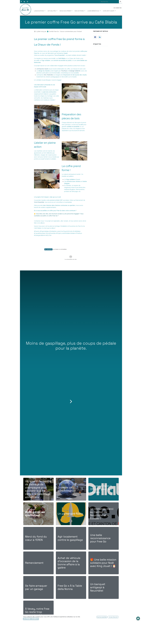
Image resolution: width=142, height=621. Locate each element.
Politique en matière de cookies (30, 618)
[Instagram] (27, 1)
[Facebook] (21, 1)
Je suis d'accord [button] (113, 617)
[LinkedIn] (24, 1)
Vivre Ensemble (39, 202)
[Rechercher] (120, 1)
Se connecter (117, 7)
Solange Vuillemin (74, 71)
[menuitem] (39, 10)
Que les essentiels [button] (102, 617)
